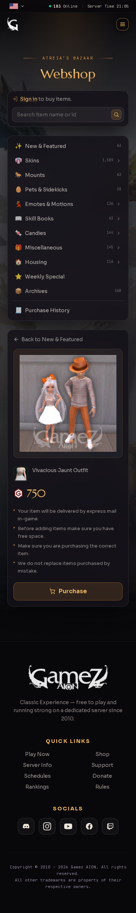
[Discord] (26, 826)
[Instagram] (47, 826)
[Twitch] (110, 826)
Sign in (28, 99)
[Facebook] (89, 826)
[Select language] (17, 6)
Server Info (37, 765)
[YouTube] (68, 826)
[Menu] (122, 24)
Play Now (37, 754)
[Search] (116, 115)
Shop (102, 754)
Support (102, 765)
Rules (102, 787)
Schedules (37, 776)
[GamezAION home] (12, 24)
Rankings (37, 787)
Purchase (73, 591)
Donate (102, 776)
